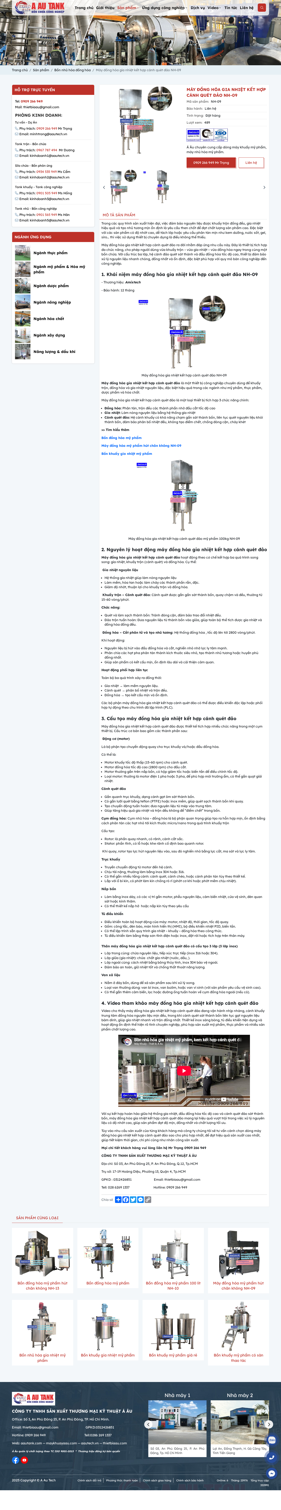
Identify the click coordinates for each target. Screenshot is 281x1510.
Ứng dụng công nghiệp (163, 7)
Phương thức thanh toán (122, 1480)
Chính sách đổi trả (89, 1480)
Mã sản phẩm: (198, 101)
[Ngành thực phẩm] (22, 253)
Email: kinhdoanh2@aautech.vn (44, 177)
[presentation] (104, 187)
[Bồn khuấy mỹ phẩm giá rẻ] (173, 1326)
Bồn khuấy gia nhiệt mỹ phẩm (126, 454)
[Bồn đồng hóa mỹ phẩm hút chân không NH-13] (42, 1254)
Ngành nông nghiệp (52, 302)
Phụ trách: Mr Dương (46, 150)
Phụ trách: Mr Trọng (45, 128)
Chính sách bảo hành (190, 1480)
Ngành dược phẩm (51, 285)
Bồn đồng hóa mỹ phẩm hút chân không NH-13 (42, 1286)
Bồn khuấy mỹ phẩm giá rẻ (173, 1355)
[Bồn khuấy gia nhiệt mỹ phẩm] (108, 1326)
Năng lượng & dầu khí (54, 351)
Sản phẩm (126, 7)
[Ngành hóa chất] (22, 318)
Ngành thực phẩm (50, 252)
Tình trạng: (195, 115)
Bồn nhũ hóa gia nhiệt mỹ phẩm (42, 1358)
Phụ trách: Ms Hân (44, 215)
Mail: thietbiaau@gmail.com (37, 107)
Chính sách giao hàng (157, 1480)
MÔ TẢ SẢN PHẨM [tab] (119, 215)
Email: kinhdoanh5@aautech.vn (44, 220)
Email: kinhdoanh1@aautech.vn (44, 156)
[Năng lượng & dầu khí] (22, 351)
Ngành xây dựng (49, 335)
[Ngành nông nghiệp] (22, 302)
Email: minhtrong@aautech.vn (43, 134)
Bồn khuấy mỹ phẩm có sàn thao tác (238, 1358)
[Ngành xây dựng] (22, 335)
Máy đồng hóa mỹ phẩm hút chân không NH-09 (141, 446)
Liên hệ (247, 7)
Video (213, 7)
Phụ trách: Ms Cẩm (44, 172)
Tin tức (230, 7)
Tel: (29, 101)
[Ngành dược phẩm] (22, 285)
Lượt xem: (194, 122)
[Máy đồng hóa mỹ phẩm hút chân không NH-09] (238, 1254)
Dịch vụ (198, 7)
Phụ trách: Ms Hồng (45, 193)
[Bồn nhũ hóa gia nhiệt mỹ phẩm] (42, 1326)
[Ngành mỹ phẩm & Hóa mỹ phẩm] (22, 269)
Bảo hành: (195, 108)
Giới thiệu (105, 7)
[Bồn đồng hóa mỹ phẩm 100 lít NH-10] (173, 1254)
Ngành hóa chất (49, 318)
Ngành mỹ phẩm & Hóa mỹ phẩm (59, 269)
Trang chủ (84, 7)
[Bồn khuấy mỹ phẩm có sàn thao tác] (238, 1326)
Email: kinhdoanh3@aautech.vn (44, 199)
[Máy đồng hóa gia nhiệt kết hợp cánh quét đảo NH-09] (121, 187)
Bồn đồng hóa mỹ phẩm (121, 438)
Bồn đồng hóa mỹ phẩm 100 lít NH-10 (173, 1286)
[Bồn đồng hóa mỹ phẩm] (108, 1254)
